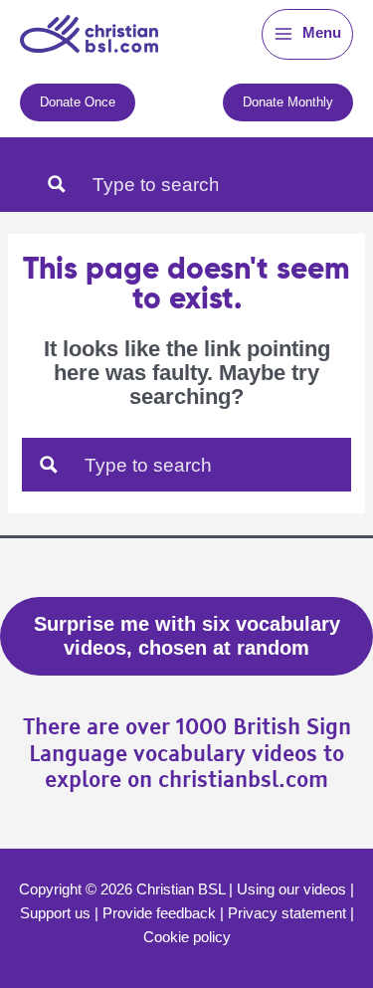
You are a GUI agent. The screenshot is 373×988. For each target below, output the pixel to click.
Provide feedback (159, 913)
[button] (77, 102)
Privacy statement (287, 913)
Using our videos (291, 889)
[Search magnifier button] (57, 184)
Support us (55, 913)
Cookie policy (187, 937)
